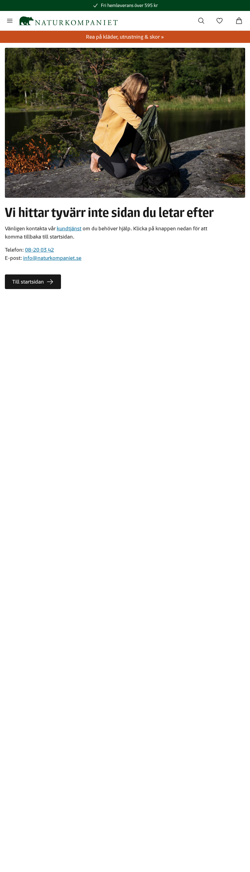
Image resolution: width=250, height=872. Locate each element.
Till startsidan (28, 281)
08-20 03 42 (39, 249)
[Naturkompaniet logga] (68, 21)
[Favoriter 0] (219, 20)
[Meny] (9, 20)
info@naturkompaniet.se (52, 258)
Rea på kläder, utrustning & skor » (125, 36)
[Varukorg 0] (239, 20)
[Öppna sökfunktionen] (201, 20)
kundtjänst (69, 228)
